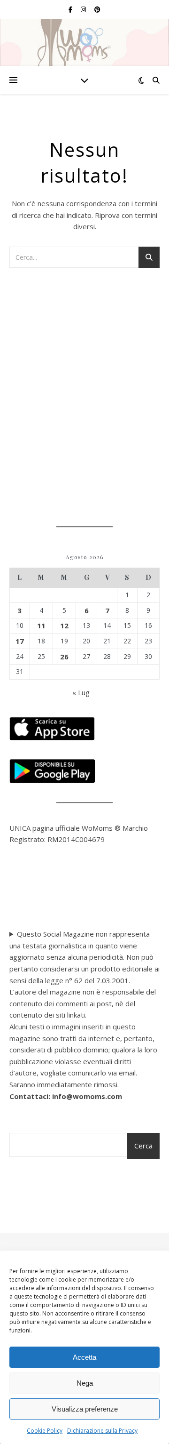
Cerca (143, 1145)
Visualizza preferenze (85, 1409)
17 (19, 641)
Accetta (84, 1357)
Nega (85, 1383)
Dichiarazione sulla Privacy (102, 1431)
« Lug (81, 692)
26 (64, 656)
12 (64, 625)
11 (41, 625)
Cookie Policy (44, 1431)
